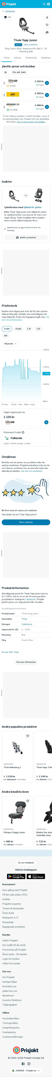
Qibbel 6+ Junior (33, 207)
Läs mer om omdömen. (32, 471)
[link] (26, 214)
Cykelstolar (10, 11)
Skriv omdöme (30, 44)
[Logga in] (48, 4)
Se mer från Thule (10, 652)
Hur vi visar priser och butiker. (31, 122)
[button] (7, 17)
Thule (24, 619)
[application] (26, 377)
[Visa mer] (4, 83)
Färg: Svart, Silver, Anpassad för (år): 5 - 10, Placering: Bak (26, 50)
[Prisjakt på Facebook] (23, 1063)
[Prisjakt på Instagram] (29, 1063)
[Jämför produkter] (47, 32)
